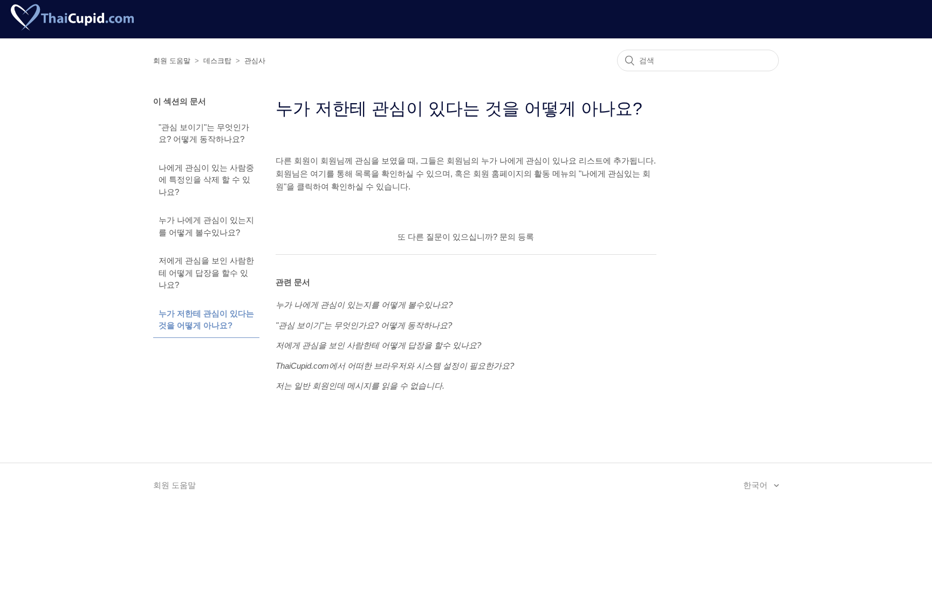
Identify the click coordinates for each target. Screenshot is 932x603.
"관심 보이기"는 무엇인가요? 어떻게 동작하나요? (204, 133)
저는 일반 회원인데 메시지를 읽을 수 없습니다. (360, 385)
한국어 (756, 485)
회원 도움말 (171, 61)
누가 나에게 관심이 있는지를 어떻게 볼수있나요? (206, 226)
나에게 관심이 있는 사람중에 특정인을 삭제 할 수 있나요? (206, 180)
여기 (318, 173)
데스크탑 (217, 61)
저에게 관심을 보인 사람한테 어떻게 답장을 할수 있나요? (206, 272)
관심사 (254, 61)
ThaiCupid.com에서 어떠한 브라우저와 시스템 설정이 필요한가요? (395, 365)
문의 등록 (516, 236)
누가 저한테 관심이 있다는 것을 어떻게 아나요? (206, 319)
